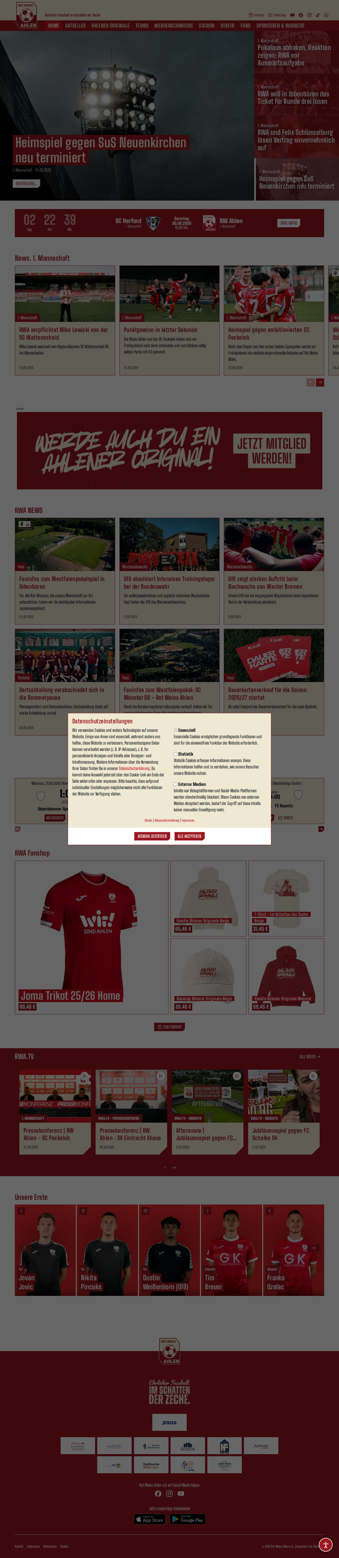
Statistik (185, 753)
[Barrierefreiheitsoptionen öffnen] (326, 1545)
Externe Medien (192, 784)
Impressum (188, 820)
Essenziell (186, 730)
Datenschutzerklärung (134, 768)
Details (148, 820)
